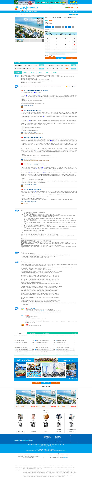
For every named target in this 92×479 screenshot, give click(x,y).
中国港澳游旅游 (58, 475)
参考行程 (25, 72)
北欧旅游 (65, 473)
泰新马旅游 (24, 469)
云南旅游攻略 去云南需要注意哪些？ (62, 340)
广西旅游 (24, 467)
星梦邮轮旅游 (72, 469)
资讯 (76, 11)
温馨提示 (47, 72)
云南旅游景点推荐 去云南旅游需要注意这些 (42, 347)
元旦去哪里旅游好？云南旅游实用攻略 (41, 335)
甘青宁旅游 (72, 467)
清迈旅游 (37, 469)
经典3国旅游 (29, 472)
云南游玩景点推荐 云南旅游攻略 (19, 340)
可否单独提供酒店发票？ (58, 441)
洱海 (26, 95)
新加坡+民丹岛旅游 (42, 469)
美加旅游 (32, 476)
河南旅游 (38, 468)
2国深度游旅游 (25, 472)
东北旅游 (61, 467)
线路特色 (18, 72)
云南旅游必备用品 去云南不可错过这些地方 (63, 347)
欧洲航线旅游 (58, 471)
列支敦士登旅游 (43, 473)
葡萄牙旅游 (28, 473)
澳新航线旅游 (62, 471)
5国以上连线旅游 (39, 472)
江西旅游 (47, 467)
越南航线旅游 (39, 471)
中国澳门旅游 (67, 475)
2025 (74, 33)
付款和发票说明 (58, 436)
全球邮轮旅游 (51, 469)
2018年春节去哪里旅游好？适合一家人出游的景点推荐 (64, 335)
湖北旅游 (30, 468)
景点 (71, 11)
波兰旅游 (54, 473)
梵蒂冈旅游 (71, 472)
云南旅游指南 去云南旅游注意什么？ (62, 342)
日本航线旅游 (30, 471)
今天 (50, 33)
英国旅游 (47, 472)
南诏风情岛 (39, 95)
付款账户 (56, 438)
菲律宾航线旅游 (44, 471)
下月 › (49, 33)
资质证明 (67, 4)
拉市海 (34, 191)
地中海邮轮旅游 (25, 471)
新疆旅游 (24, 468)
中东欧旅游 (32, 473)
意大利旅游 (67, 472)
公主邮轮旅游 (67, 469)
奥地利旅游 (47, 473)
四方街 (36, 150)
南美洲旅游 (59, 476)
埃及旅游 (38, 475)
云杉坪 (43, 167)
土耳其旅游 (45, 475)
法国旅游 (50, 472)
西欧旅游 (43, 472)
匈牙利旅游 (57, 473)
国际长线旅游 (67, 471)
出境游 (30, 11)
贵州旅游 (36, 467)
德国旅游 (35, 473)
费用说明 (32, 72)
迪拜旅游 (35, 475)
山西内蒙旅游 (65, 467)
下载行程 (68, 86)
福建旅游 (33, 467)
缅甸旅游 (56, 476)
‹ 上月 (46, 33)
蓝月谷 (36, 168)
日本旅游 (70, 471)
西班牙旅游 (24, 473)
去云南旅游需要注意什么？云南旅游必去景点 (42, 349)
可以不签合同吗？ (46, 441)
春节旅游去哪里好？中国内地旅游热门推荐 (21, 335)
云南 (24, 14)
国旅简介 (63, 4)
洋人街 (43, 116)
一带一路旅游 (53, 475)
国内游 (25, 11)
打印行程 (74, 86)
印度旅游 (45, 476)
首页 (16, 11)
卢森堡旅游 (60, 472)
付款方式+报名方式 (58, 437)
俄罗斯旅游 (61, 473)
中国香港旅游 (63, 475)
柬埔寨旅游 (27, 475)
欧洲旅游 (74, 471)
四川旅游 (44, 467)
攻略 (73, 11)
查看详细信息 (65, 457)
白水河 (42, 168)
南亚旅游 (42, 476)
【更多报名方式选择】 (32, 308)
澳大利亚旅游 (25, 476)
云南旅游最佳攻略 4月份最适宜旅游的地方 (42, 351)
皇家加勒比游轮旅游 (62, 469)
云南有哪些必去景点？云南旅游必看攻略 (21, 342)
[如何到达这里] (42, 310)
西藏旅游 (27, 468)
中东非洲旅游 (32, 475)
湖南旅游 (30, 467)
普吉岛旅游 (47, 469)
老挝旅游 (52, 476)
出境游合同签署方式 (46, 438)
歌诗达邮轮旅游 (56, 469)
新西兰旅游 (28, 476)
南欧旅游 (64, 472)
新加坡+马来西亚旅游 (33, 469)
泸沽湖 (30, 120)
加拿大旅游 (39, 476)
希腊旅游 (75, 472)
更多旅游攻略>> (75, 333)
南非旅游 (42, 475)
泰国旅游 (28, 469)
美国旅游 (35, 476)
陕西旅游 (41, 468)
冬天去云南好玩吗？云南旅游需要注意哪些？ (42, 340)
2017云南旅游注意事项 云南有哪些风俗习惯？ (63, 351)
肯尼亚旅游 (49, 475)
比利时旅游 (56, 472)
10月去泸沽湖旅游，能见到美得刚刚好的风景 (21, 349)
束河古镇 (44, 172)
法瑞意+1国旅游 (34, 472)
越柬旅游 (72, 473)
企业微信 (73, 4)
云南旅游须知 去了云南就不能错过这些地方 (21, 347)
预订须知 (40, 72)
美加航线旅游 (49, 471)
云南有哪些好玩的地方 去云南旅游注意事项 (21, 351)
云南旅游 (27, 467)
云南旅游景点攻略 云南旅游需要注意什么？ (42, 342)
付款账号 (70, 4)
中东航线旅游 (53, 471)
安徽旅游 (69, 467)
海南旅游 (51, 467)
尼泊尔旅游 (49, 476)
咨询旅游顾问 (61, 58)
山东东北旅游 (55, 467)
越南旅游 (24, 475)
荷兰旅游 (53, 472)
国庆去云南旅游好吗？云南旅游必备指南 (62, 349)
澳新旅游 (71, 475)
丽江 (35, 92)
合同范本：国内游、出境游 (47, 437)
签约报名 (55, 72)
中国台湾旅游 (69, 473)
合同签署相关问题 (47, 436)
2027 (71, 33)
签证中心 (36, 11)
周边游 (21, 11)
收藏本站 (76, 4)
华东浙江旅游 (40, 467)
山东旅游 (58, 467)
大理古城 (45, 115)
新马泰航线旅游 (34, 471)
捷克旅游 (51, 473)
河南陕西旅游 (34, 468)
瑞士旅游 (38, 473)
